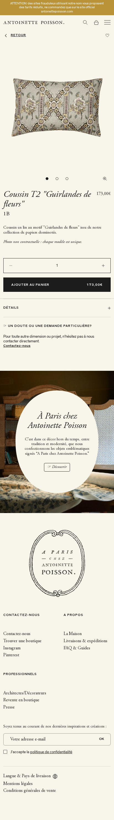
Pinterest (11, 655)
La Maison (73, 634)
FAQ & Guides (77, 648)
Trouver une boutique (22, 641)
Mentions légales (18, 784)
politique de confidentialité (51, 752)
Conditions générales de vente (29, 791)
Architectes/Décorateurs (24, 693)
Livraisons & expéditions (85, 641)
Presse (9, 707)
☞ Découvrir (57, 467)
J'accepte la (41, 752)
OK (101, 739)
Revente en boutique (21, 700)
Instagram (11, 648)
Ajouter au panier (30, 285)
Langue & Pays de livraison (27, 776)
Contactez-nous (16, 346)
